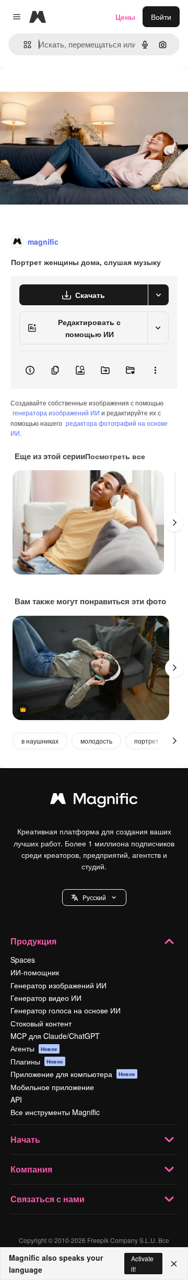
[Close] (174, 1264)
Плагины (36, 1061)
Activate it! (142, 1263)
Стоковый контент (41, 1023)
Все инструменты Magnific (55, 1112)
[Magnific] (94, 801)
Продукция (33, 941)
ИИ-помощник (34, 972)
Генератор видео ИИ (45, 997)
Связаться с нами (47, 1199)
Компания (31, 1169)
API (16, 1099)
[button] (94, 897)
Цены (125, 16)
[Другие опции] (155, 370)
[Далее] (174, 522)
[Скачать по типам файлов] (158, 294)
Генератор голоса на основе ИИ (65, 1010)
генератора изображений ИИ (56, 412)
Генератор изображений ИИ (58, 985)
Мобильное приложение (52, 1087)
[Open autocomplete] (23, 45)
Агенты (33, 1048)
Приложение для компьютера (72, 1074)
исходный (70, 89)
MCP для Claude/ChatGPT (55, 1036)
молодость (96, 740)
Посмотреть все (115, 456)
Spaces (22, 959)
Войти (161, 16)
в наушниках (39, 740)
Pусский (94, 897)
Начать (25, 1139)
